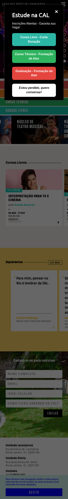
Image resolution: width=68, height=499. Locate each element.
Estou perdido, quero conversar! (34, 90)
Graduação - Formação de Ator (34, 73)
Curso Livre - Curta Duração (34, 39)
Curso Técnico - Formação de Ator (34, 56)
